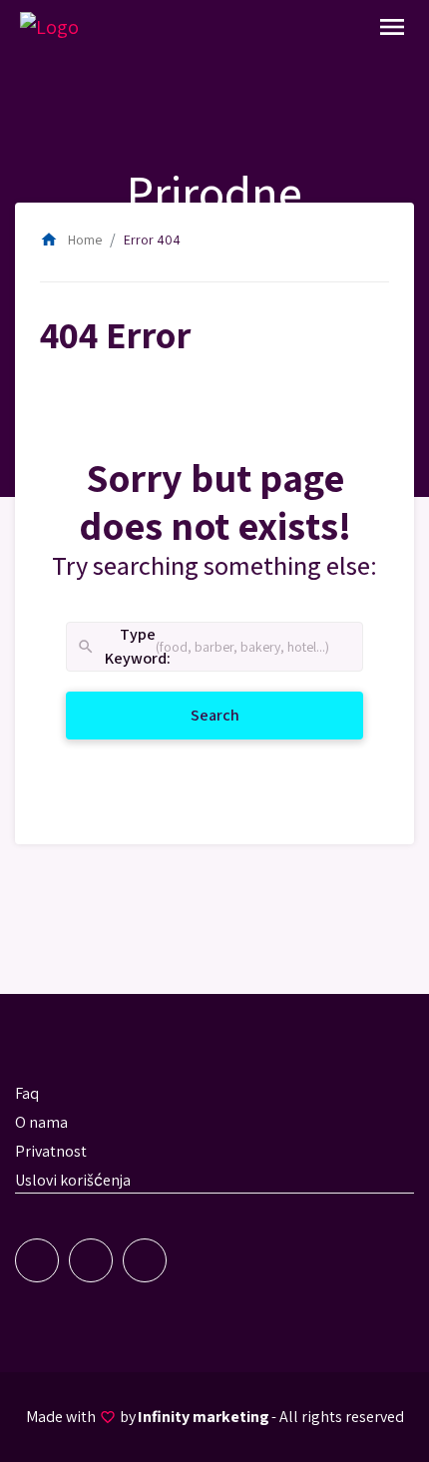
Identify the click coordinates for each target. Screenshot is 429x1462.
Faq (27, 1093)
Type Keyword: (116, 647)
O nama (41, 1122)
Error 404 (152, 239)
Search (239, 715)
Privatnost (51, 1151)
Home (71, 239)
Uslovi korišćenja (73, 1180)
